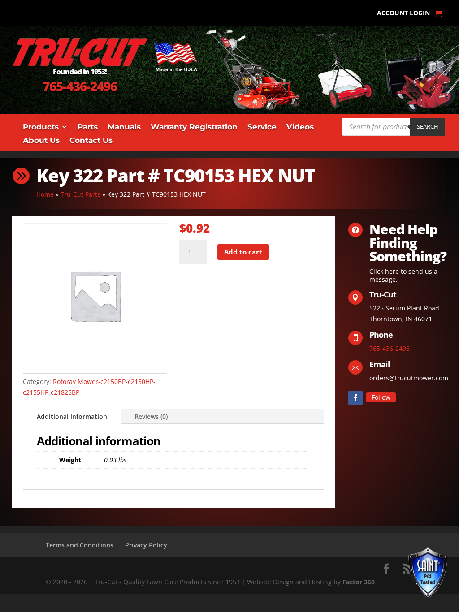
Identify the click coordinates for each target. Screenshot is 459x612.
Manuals (124, 127)
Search (427, 126)
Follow (381, 397)
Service (262, 127)
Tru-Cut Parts (80, 194)
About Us (41, 141)
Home (45, 194)
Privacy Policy (146, 545)
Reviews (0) (151, 416)
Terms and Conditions (79, 545)
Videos (300, 127)
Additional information (72, 416)
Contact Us (91, 141)
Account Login (403, 13)
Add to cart (243, 251)
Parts (88, 127)
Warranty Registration (194, 127)
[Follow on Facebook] (355, 398)
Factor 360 (358, 582)
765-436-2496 (80, 86)
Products (41, 127)
